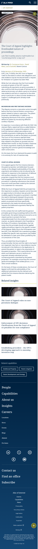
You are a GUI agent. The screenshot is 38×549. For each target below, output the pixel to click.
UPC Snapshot (8, 8)
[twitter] (19, 452)
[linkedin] (8, 452)
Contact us (9, 470)
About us (8, 400)
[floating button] (33, 525)
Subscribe (8, 482)
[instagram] (30, 452)
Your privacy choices (19, 510)
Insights (7, 406)
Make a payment (17, 525)
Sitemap (18, 530)
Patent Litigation (26, 369)
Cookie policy (19, 517)
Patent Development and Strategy (14, 374)
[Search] (30, 2)
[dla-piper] (7, 2)
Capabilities (10, 393)
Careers (7, 412)
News (4, 423)
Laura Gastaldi (11, 66)
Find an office (11, 476)
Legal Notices (9, 538)
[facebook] (13, 459)
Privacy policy (19, 506)
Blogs (4, 433)
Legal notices (19, 513)
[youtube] (24, 459)
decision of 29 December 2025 (15, 71)
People (6, 387)
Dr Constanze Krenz (17, 64)
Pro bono (5, 443)
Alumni (4, 438)
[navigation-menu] (35, 2)
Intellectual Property (9, 369)
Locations (5, 417)
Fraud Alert (19, 520)
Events (4, 428)
